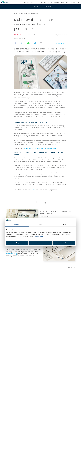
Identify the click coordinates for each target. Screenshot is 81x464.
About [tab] (64, 224)
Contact (73, 2)
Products (26, 2)
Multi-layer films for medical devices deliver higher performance (30, 13)
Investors (43, 2)
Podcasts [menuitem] (48, 7)
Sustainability (35, 2)
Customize (40, 242)
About (67, 2)
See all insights (71, 267)
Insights (56, 2)
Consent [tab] (16, 224)
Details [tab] (40, 224)
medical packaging (11, 254)
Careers (50, 2)
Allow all (63, 242)
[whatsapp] (30, 43)
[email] (42, 43)
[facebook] (17, 43)
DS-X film (33, 190)
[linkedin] (23, 43)
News (62, 2)
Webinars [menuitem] (36, 7)
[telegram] (36, 43)
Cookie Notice (39, 236)
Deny (17, 242)
